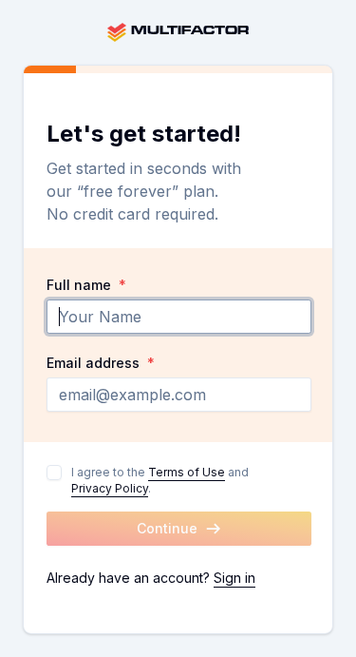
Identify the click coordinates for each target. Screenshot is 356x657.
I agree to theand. (160, 480)
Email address (101, 363)
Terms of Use (186, 472)
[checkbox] (54, 472)
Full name (86, 285)
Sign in (234, 578)
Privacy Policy (109, 488)
